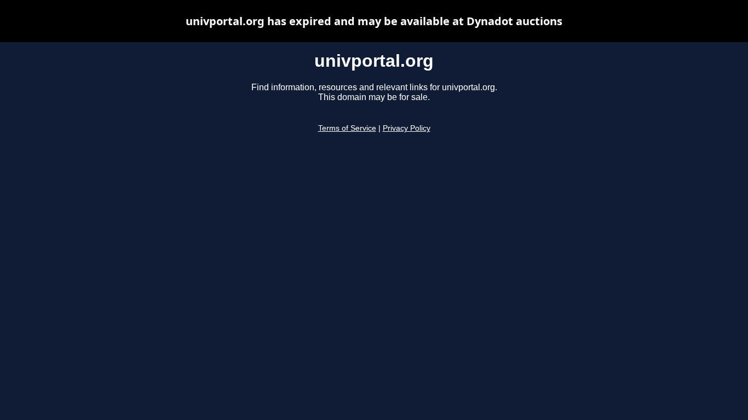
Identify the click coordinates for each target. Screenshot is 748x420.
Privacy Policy (406, 128)
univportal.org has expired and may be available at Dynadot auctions (374, 21)
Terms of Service (347, 128)
